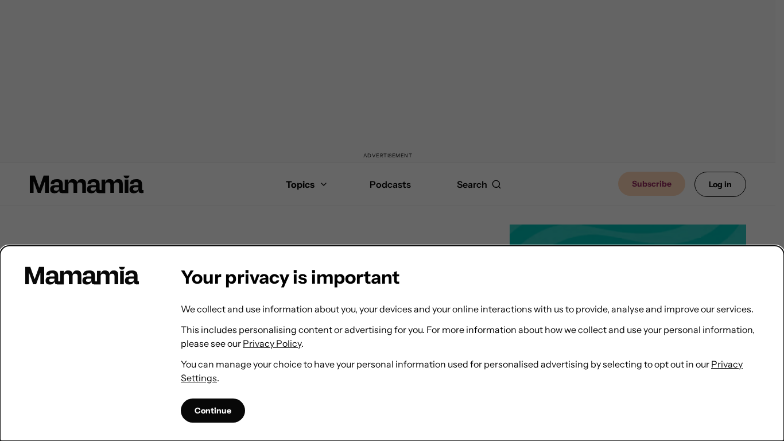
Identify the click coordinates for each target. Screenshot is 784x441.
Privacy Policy (272, 343)
